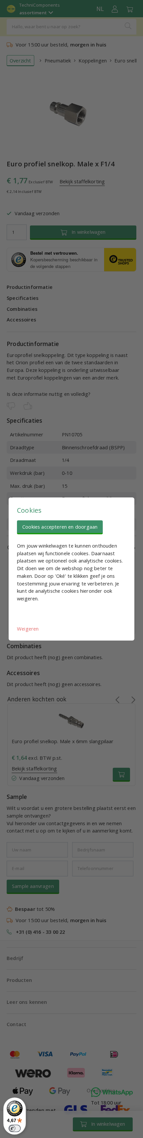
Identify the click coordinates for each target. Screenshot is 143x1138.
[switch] (15, 1128)
